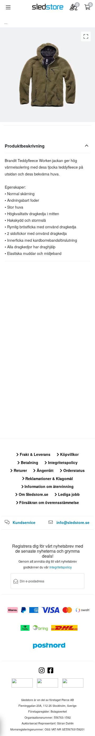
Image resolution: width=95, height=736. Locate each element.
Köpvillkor (69, 454)
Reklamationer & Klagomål (48, 478)
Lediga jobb (68, 494)
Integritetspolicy (62, 462)
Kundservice (24, 522)
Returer (20, 470)
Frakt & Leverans (34, 454)
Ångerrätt (45, 470)
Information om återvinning (48, 486)
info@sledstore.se (72, 522)
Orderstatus (73, 470)
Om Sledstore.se (33, 494)
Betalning (29, 462)
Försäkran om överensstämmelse (48, 502)
